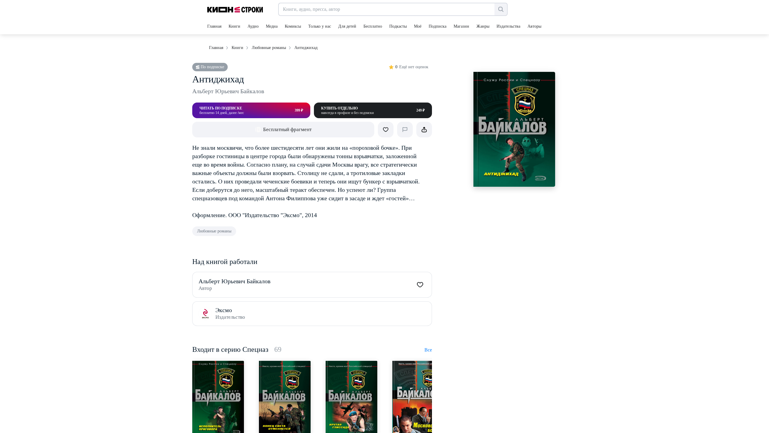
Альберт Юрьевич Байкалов (228, 91)
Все (428, 349)
